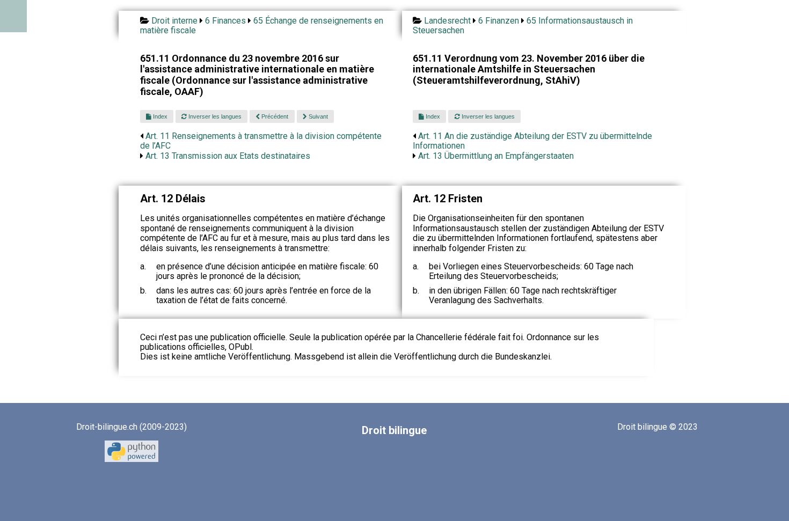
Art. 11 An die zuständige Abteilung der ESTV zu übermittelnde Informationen (532, 141)
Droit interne (174, 21)
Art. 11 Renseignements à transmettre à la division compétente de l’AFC (261, 141)
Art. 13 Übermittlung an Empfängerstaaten (496, 156)
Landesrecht (447, 21)
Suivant (317, 116)
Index (159, 116)
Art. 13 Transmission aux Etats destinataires (227, 156)
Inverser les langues (214, 116)
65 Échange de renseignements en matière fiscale (261, 25)
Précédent (274, 116)
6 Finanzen (498, 21)
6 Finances (225, 21)
